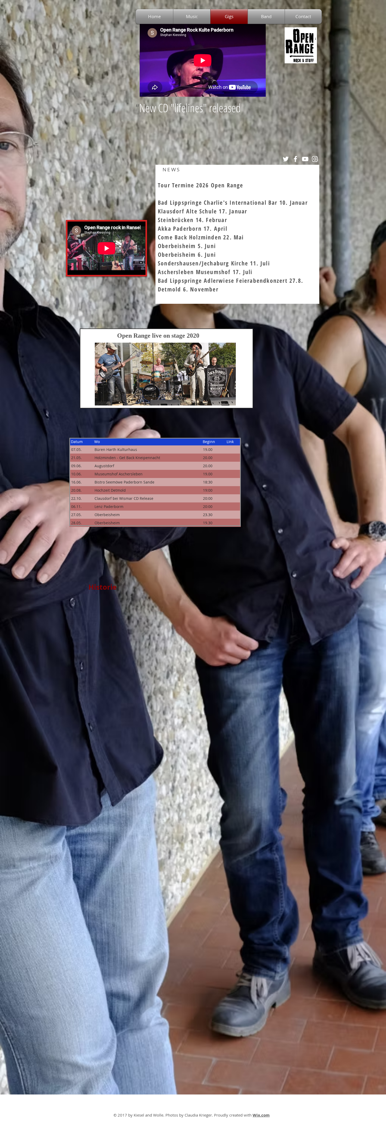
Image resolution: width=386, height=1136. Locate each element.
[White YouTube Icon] (305, 159)
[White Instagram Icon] (315, 159)
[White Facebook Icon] (295, 159)
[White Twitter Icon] (286, 159)
